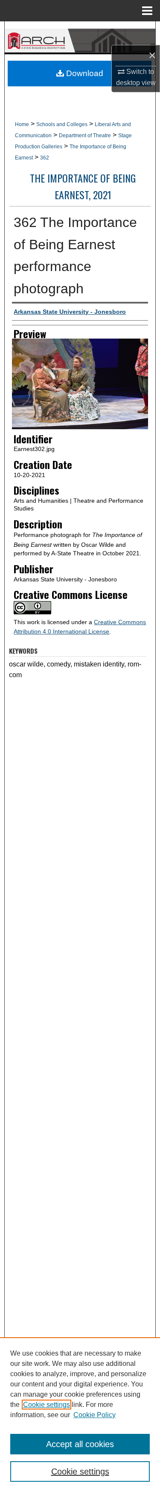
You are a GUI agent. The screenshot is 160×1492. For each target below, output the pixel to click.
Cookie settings (46, 1404)
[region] (80, 1414)
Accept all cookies (80, 1444)
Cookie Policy (94, 1414)
